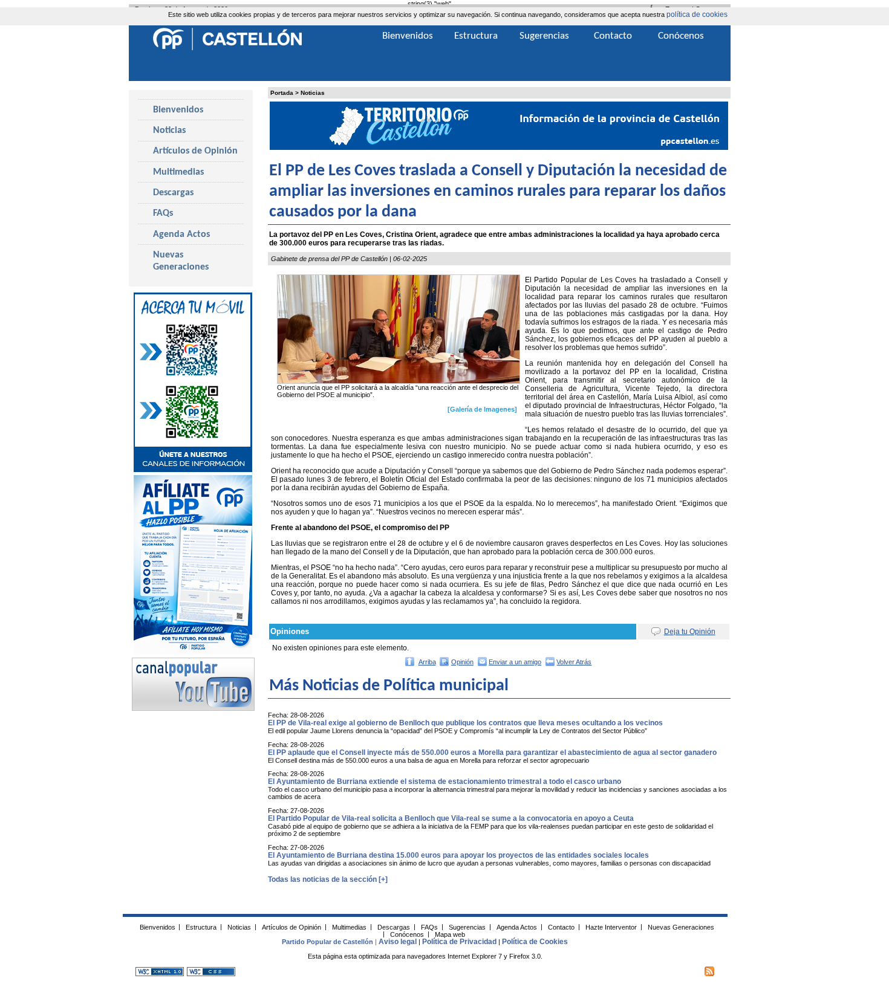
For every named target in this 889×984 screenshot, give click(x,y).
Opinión (462, 661)
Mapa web (450, 933)
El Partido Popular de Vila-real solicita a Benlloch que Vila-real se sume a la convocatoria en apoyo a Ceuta (451, 818)
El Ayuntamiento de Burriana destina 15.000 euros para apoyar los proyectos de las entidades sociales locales (458, 855)
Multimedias (178, 172)
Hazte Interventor (611, 926)
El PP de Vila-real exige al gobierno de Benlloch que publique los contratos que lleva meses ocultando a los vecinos (465, 723)
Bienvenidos (178, 110)
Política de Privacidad (459, 941)
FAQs (163, 213)
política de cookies (697, 14)
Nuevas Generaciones (181, 261)
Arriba (427, 661)
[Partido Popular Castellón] (227, 48)
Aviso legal (398, 941)
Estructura (476, 36)
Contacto (613, 36)
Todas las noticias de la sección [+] (328, 879)
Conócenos (681, 36)
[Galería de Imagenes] (482, 409)
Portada (281, 92)
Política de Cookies (535, 941)
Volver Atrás (573, 661)
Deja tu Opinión (689, 631)
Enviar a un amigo (515, 661)
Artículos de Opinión (195, 151)
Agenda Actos (181, 234)
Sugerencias (544, 36)
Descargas (173, 193)
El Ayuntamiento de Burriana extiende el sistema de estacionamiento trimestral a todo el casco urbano (444, 781)
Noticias (313, 92)
